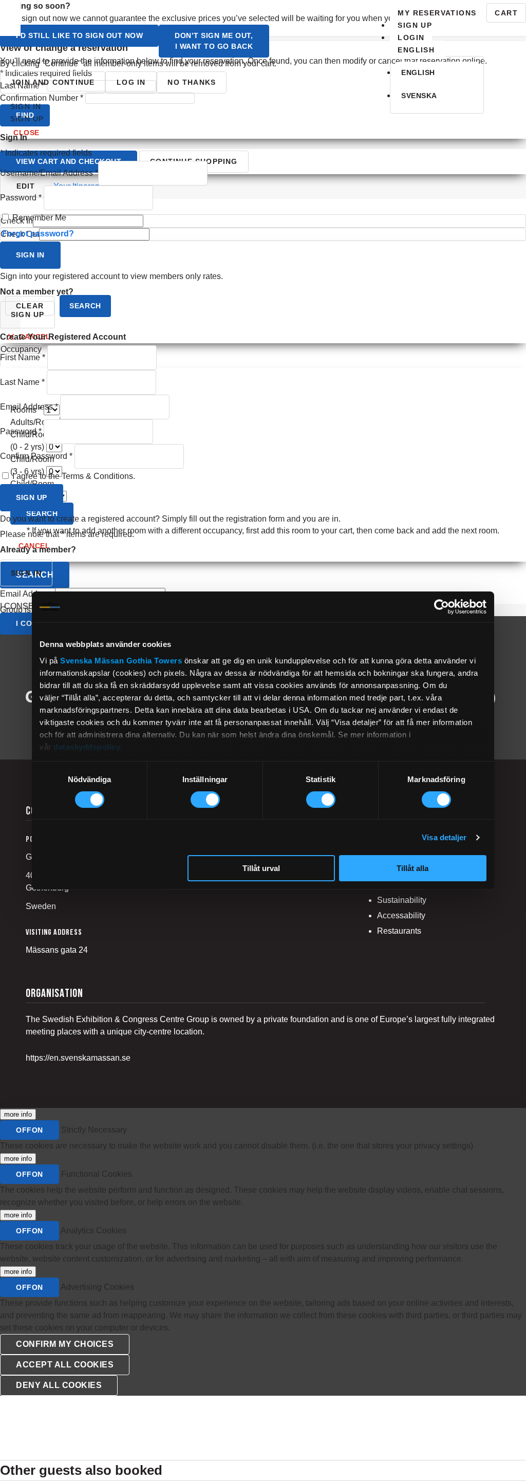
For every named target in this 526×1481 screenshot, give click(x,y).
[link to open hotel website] (10, 18)
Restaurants (399, 931)
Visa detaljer (444, 837)
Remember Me (39, 217)
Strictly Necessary (94, 1129)
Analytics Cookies (93, 1230)
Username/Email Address (49, 173)
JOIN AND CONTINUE (53, 82)
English (418, 72)
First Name (22, 357)
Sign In (25, 106)
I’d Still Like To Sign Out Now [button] (79, 35)
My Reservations (437, 13)
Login (411, 37)
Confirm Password (36, 456)
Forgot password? (38, 233)
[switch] (205, 799)
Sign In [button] (30, 255)
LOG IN (131, 82)
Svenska (419, 95)
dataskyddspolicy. (87, 746)
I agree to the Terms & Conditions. (73, 476)
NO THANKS (191, 82)
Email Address (29, 406)
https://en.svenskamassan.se (78, 1057)
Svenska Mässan (92, 660)
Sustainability (401, 900)
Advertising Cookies (97, 1287)
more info (18, 1114)
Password (21, 197)
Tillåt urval (261, 868)
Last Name (22, 382)
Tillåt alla (412, 868)
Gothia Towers (155, 660)
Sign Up (415, 25)
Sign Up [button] (31, 497)
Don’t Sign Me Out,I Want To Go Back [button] (214, 40)
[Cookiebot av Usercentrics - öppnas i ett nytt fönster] (441, 607)
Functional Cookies (96, 1174)
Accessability (401, 915)
